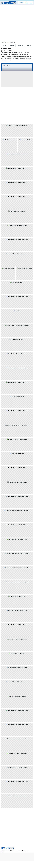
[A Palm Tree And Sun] (25, 145)
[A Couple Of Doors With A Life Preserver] (17, 259)
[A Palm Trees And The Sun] (17, 287)
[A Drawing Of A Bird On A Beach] (17, 216)
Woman (29, 45)
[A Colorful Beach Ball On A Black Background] (17, 330)
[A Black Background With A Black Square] (17, 173)
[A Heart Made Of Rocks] (9, 145)
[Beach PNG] (17, 66)
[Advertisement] (17, 23)
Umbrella (20, 45)
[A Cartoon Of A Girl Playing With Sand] (17, 644)
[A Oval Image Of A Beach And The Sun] (17, 672)
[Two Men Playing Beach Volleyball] (17, 701)
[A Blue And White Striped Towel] (17, 601)
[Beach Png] (17, 316)
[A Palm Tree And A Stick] (17, 401)
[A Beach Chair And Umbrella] (24, 273)
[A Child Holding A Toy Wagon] (17, 344)
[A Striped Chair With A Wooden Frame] (17, 444)
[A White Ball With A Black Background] (17, 544)
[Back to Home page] (9, 3)
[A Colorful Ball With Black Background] (17, 159)
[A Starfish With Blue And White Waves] (17, 359)
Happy (4, 45)
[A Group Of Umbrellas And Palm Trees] (17, 758)
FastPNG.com (4, 42)
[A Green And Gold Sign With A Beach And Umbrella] (17, 515)
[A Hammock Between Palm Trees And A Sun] (17, 430)
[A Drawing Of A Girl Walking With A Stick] (17, 130)
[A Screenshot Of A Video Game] (17, 658)
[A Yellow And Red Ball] (8, 273)
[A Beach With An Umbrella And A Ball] (17, 772)
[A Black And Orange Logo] (17, 458)
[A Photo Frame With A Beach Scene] (17, 230)
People (12, 45)
